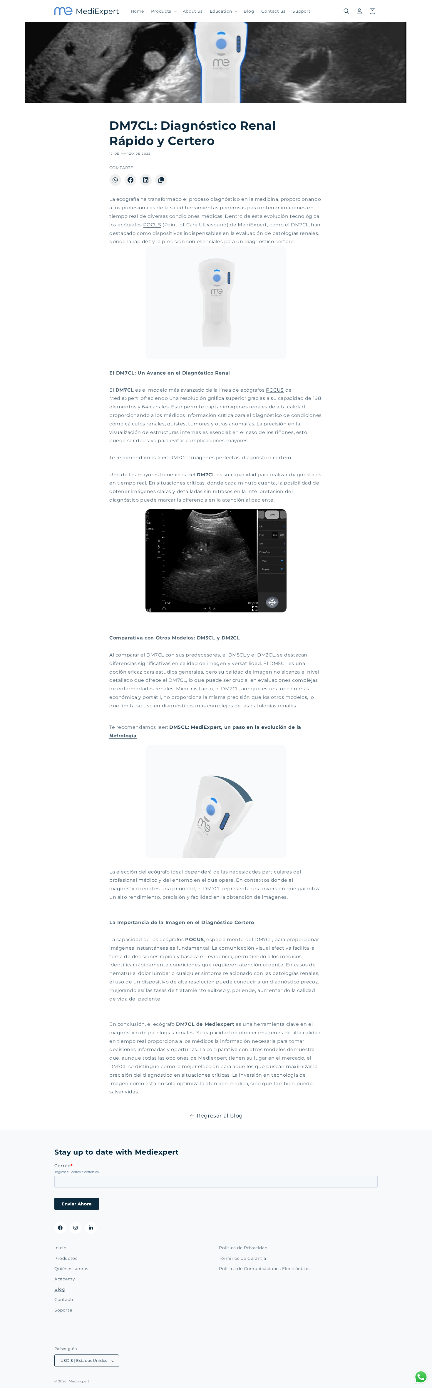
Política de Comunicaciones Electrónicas (264, 1268)
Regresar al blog (220, 1116)
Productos (65, 1258)
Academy (64, 1278)
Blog (59, 1289)
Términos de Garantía (242, 1258)
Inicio (60, 1247)
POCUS (152, 225)
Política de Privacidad (243, 1247)
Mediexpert (79, 1381)
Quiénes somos (71, 1268)
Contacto (64, 1299)
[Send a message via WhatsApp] (421, 1377)
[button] (163, 11)
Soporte (63, 1309)
